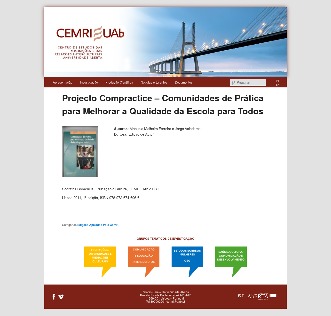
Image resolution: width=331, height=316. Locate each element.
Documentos (184, 82)
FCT (241, 295)
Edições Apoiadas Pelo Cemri (97, 225)
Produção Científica (119, 82)
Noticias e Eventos (154, 82)
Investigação (89, 82)
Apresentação (62, 82)
